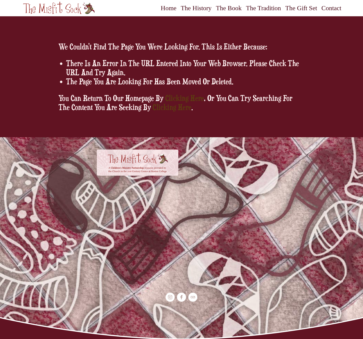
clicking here (184, 97)
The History (196, 8)
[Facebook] (181, 297)
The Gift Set (301, 8)
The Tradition (263, 8)
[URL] (192, 297)
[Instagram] (170, 297)
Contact (331, 8)
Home (168, 8)
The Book (229, 8)
